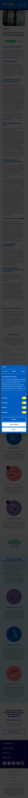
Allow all (14, 419)
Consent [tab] (5, 371)
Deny (14, 429)
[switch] (24, 403)
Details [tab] (14, 371)
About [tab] (23, 371)
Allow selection (14, 424)
